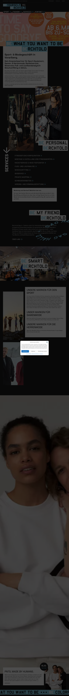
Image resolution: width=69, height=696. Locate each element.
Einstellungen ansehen (42, 351)
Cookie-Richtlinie (28, 353)
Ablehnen (33, 351)
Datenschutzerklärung (35, 353)
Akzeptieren (25, 351)
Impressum (41, 353)
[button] (47, 342)
